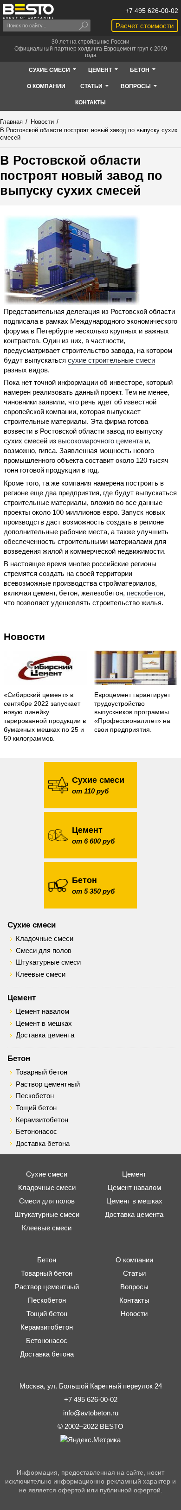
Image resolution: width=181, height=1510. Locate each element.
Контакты (134, 1300)
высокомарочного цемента (100, 441)
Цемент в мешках (44, 1023)
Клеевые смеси (40, 974)
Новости (24, 636)
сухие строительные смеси (111, 360)
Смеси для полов (43, 950)
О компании (134, 1260)
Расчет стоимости (145, 26)
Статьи (134, 1273)
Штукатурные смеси (48, 962)
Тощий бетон (36, 1108)
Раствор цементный (48, 1084)
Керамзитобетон (42, 1120)
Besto (28, 11)
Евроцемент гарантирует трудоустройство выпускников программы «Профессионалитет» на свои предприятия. (132, 712)
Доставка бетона (43, 1143)
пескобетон (145, 593)
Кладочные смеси (44, 938)
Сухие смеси (31, 925)
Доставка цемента (45, 1035)
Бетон (18, 1058)
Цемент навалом (42, 1011)
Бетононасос (36, 1131)
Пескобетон (35, 1096)
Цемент (21, 997)
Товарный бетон (41, 1072)
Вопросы (134, 1287)
